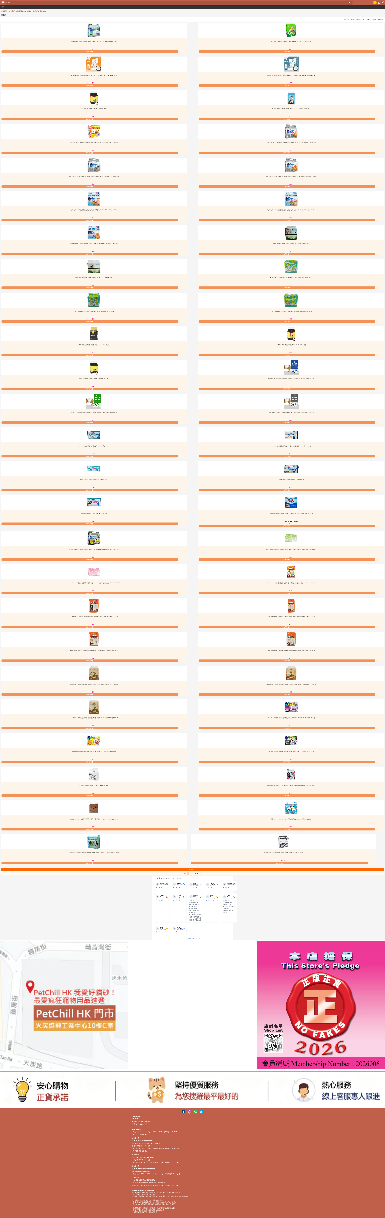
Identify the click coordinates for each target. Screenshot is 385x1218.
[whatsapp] (195, 1110)
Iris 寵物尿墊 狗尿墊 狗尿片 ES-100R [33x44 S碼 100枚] (94, 785)
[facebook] (183, 1110)
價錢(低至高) (371, 19)
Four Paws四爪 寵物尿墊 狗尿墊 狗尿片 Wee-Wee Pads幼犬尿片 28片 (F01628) (291, 513)
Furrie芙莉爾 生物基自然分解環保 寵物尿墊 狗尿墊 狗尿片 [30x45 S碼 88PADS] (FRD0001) (93, 718)
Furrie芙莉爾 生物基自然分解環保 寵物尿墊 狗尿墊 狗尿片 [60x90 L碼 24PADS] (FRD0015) (93, 684)
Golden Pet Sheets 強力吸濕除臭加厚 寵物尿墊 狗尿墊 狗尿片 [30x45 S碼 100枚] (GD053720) (94, 852)
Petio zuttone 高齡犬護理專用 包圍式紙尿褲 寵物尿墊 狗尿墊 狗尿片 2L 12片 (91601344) (94, 616)
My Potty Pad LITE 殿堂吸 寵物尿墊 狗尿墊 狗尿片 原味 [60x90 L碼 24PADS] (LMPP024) (94, 210)
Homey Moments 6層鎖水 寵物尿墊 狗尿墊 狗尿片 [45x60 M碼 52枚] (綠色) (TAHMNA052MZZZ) (291, 549)
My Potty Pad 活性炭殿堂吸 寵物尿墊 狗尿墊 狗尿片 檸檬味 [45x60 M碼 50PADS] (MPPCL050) (94, 549)
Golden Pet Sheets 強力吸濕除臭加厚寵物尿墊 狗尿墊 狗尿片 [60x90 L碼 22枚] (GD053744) (94, 142)
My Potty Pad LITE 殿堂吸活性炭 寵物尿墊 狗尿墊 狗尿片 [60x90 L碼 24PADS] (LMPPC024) (291, 142)
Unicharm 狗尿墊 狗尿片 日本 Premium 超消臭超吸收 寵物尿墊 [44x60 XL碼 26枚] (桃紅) (291, 785)
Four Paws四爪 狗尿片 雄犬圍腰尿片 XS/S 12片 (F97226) (93, 446)
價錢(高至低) (360, 19)
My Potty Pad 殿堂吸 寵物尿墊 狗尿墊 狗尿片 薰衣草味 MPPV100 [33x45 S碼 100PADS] (291, 718)
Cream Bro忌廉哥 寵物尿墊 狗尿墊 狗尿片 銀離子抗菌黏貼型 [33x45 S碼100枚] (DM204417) (291, 75)
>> (200, 873)
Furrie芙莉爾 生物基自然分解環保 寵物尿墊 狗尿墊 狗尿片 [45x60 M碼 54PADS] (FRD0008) (291, 684)
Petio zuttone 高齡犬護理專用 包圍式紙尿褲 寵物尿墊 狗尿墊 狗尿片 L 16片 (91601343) (291, 616)
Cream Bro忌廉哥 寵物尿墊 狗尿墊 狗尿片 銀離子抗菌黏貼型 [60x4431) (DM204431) (94, 75)
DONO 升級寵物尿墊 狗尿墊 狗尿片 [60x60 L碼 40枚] (94, 109)
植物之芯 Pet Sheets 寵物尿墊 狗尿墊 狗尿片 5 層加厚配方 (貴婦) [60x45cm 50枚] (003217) (93, 819)
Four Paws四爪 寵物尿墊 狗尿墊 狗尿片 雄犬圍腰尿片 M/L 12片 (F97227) (291, 446)
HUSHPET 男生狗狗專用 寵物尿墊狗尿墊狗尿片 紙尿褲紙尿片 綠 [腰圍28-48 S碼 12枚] (94, 412)
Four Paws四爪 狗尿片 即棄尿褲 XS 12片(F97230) (93, 479)
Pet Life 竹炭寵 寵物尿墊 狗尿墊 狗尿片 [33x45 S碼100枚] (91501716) (291, 109)
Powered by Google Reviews (192, 938)
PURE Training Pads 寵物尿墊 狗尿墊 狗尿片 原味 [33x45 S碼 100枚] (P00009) (291, 311)
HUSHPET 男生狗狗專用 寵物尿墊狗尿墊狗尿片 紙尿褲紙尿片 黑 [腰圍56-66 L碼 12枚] (291, 412)
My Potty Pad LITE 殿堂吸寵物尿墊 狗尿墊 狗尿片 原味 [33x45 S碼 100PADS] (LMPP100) (94, 243)
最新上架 (380, 19)
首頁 (3, 7)
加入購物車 (89, 52)
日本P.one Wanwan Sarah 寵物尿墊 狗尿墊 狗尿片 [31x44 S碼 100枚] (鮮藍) (291, 819)
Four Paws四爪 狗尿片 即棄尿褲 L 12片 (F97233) (94, 513)
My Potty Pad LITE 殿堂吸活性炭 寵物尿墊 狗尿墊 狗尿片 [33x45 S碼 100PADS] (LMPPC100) (291, 176)
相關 (352, 19)
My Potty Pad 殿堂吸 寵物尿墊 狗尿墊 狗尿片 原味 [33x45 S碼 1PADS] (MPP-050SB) (94, 41)
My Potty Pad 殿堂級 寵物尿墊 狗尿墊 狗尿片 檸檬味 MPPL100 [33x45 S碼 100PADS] (94, 751)
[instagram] (189, 1110)
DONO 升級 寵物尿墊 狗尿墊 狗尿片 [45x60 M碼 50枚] (93, 378)
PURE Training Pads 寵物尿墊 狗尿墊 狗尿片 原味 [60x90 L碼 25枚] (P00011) (291, 277)
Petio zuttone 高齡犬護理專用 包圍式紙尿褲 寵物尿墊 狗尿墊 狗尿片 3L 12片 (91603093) (291, 583)
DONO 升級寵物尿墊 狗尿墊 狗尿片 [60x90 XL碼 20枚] (291, 345)
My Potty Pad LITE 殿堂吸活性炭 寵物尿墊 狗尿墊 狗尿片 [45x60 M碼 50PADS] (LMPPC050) (94, 176)
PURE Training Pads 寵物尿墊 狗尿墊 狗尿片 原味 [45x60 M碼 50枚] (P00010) (94, 311)
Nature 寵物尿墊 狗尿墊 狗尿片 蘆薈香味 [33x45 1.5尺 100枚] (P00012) (94, 277)
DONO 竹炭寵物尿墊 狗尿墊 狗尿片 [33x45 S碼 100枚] (93, 345)
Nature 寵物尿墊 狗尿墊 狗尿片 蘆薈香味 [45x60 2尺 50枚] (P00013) (291, 243)
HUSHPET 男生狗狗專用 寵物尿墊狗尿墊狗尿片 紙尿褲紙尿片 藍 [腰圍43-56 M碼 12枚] (291, 378)
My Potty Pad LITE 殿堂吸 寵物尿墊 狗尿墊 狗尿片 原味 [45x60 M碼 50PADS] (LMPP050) (291, 210)
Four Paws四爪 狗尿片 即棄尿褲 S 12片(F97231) (291, 479)
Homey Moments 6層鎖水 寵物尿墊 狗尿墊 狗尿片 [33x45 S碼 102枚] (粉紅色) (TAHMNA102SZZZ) (93, 583)
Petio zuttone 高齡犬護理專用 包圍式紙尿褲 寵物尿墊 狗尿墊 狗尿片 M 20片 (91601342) (94, 650)
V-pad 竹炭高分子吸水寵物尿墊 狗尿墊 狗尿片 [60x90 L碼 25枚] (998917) (283, 852)
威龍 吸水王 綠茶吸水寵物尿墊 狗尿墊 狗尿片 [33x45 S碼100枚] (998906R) (291, 41)
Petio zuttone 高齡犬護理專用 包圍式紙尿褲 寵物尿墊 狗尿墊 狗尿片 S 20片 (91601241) (291, 650)
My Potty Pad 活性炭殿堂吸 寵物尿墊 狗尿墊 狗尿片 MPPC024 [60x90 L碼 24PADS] (291, 751)
